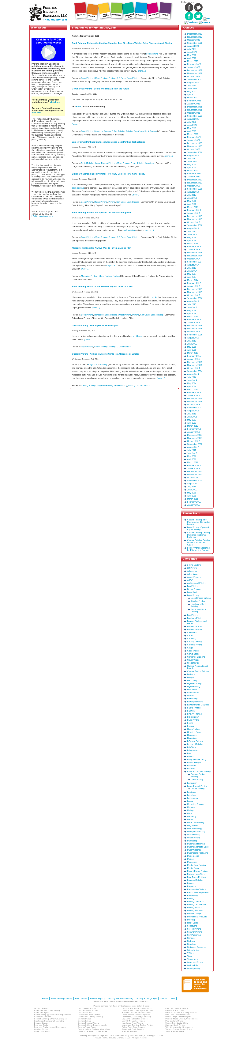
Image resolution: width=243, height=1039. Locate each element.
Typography (192, 959)
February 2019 (194, 210)
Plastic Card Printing (196, 865)
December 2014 (194, 362)
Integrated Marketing (196, 759)
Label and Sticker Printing (199, 771)
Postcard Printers (129, 1031)
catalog (103, 364)
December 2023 (194, 34)
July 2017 (191, 268)
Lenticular (191, 792)
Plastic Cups (193, 868)
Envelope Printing (195, 702)
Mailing (190, 810)
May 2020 (191, 164)
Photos (190, 859)
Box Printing (192, 615)
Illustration (191, 738)
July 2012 (191, 450)
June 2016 (192, 307)
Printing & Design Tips (146, 998)
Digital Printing (87, 163)
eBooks (190, 695)
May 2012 (191, 456)
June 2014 (192, 380)
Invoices (191, 768)
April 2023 (191, 58)
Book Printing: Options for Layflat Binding (199, 528)
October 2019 (193, 186)
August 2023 (193, 46)
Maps (189, 813)
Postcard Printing (195, 880)
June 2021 (192, 125)
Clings (190, 648)
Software (191, 941)
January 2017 (193, 286)
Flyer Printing (87, 347)
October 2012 (193, 441)
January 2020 (193, 177)
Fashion (191, 711)
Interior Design (194, 762)
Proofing (191, 920)
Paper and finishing (196, 844)
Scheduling (192, 926)
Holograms (192, 735)
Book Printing (87, 78)
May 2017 (191, 274)
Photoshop (192, 862)
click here (55, 102)
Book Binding (193, 592)
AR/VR (190, 580)
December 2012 (194, 435)
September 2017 (194, 262)
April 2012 (191, 459)
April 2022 (191, 94)
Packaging (192, 841)
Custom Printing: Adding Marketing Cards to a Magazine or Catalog (106, 354)
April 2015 (191, 350)
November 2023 (194, 37)
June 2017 (192, 271)
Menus (190, 819)
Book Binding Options (201, 598)
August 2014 (193, 374)
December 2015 (194, 325)
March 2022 (192, 97)
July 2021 (191, 122)
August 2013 (193, 411)
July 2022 (191, 85)
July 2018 (191, 231)
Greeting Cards (194, 732)
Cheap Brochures (42, 1031)
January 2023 (193, 67)
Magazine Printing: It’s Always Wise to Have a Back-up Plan (101, 248)
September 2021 (194, 116)
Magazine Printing (102, 131)
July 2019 (191, 195)
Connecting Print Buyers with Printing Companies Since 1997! (121, 1001)
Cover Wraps (193, 660)
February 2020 (194, 173)
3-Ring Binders (194, 565)
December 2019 (194, 180)
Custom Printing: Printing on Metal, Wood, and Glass (198, 542)
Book (78, 106)
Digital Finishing (194, 683)
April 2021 (191, 131)
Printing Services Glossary (120, 998)
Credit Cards (193, 663)
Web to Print (192, 965)
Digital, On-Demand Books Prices (92, 1031)
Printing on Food (194, 907)
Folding (190, 726)
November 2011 (194, 474)
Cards (190, 635)
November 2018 (194, 219)
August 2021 (193, 119)
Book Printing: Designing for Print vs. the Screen (198, 549)
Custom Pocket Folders (198, 671)
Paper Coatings (194, 850)
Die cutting (192, 680)
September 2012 (194, 444)
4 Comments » (143, 385)
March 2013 (192, 426)
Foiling (190, 723)
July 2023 (191, 49)
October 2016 (193, 295)
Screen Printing (194, 929)
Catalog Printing (88, 385)
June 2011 (192, 490)
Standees (149, 163)
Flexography (193, 717)
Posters (190, 883)
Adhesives (192, 571)
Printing (112, 78)
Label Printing (197, 779)
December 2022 (194, 70)
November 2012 (194, 438)
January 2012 (193, 468)
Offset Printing (100, 78)
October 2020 (193, 149)
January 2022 (193, 104)
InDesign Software (195, 741)
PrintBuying (192, 895)
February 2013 (194, 429)
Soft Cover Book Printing (128, 78)
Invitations (191, 765)
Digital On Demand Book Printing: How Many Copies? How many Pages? (108, 174)
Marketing (191, 816)
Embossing (192, 698)
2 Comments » (124, 347)
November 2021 (194, 110)
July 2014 (191, 377)
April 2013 (191, 423)
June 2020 (192, 161)
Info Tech (191, 747)
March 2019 (192, 207)
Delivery (191, 674)
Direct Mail (192, 689)
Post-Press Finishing (196, 877)
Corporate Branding (196, 657)
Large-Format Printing (105, 163)
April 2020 (191, 167)
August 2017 (193, 265)
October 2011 (193, 477)
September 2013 (194, 407)
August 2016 (193, 301)
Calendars (192, 632)
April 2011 (191, 496)
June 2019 (192, 198)
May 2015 (191, 347)
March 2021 (192, 134)
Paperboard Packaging (197, 853)
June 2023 (192, 52)
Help (173, 998)
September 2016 (194, 298)
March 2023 (192, 61)
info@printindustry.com (42, 216)
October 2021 (193, 113)
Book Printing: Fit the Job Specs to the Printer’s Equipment (102, 212)
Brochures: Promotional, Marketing (49, 1021)
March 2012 (192, 462)
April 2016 (191, 313)
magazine (110, 265)
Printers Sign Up (97, 998)
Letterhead (192, 795)
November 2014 (194, 365)
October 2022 (193, 76)
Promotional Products (197, 917)
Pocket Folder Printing (197, 871)
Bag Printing (192, 586)
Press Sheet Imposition (197, 892)
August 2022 (193, 82)
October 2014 (193, 368)
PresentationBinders (196, 889)
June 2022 (192, 88)
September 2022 (194, 79)
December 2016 (194, 289)
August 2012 (193, 447)
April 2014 (191, 386)
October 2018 (193, 222)
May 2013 (191, 420)
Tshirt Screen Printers (174, 1031)
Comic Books (193, 654)
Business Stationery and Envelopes (49, 1027)
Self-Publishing (194, 935)
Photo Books (193, 856)
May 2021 (191, 128)
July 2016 (191, 304)
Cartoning (191, 638)
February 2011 (194, 502)
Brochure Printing (195, 618)
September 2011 (194, 480)
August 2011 (193, 483)
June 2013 (192, 417)
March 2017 (192, 280)
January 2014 (193, 395)
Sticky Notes (193, 950)
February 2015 (194, 356)
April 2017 (191, 277)
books (154, 297)
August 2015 (193, 338)
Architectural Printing (196, 583)
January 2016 (193, 322)
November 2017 (194, 256)
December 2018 (194, 216)
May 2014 (191, 383)
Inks (189, 753)
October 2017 (193, 259)
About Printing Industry (61, 998)
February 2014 (194, 392)
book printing (152, 54)
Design (190, 677)
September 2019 (194, 189)
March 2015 (192, 353)
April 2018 (191, 240)
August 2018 (193, 228)
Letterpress (192, 798)
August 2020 (193, 155)
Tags (189, 956)
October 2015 (193, 332)
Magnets (191, 807)
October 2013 (193, 404)
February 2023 (194, 64)
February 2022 (194, 101)
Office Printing (193, 834)
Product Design (194, 913)
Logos (190, 801)
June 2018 (192, 234)
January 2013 (193, 432)
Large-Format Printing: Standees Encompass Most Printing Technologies (108, 142)
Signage (191, 938)
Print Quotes (81, 998)
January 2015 (193, 359)
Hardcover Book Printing (105, 315)
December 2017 (194, 252)
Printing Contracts (195, 901)
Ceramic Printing (194, 645)
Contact (163, 998)
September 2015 (194, 335)
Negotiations (193, 825)
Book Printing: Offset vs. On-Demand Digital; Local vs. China (102, 286)
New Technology (195, 828)
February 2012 (194, 465)
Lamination (192, 783)
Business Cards (194, 626)
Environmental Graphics (198, 705)
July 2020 (191, 158)
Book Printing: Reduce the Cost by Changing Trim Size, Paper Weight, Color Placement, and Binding (122, 43)
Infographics (193, 750)
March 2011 (192, 499)
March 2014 (192, 389)
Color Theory (193, 651)
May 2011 (191, 493)
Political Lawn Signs (196, 874)
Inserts (190, 756)
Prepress (191, 886)
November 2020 (194, 146)
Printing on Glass (195, 910)
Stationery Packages (196, 947)
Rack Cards (192, 923)
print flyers (137, 336)
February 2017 (194, 283)
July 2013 (191, 414)
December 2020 (194, 143)
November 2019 (194, 183)
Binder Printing (193, 589)
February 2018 (194, 246)
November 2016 (194, 292)
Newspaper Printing (196, 831)
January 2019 (193, 213)
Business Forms (194, 629)
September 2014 (194, 371)
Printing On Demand (196, 904)
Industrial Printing (195, 744)
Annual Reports (194, 577)
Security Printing (194, 932)
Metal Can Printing (195, 822)
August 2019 (193, 192)
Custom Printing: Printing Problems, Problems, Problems (198, 534)
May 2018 (191, 237)
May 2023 (191, 55)
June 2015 (192, 344)
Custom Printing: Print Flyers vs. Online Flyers (95, 325)
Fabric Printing (193, 708)
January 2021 (193, 140)
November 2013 (194, 401)
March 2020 (192, 170)
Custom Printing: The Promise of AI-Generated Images (198, 522)
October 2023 (193, 40)
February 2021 (194, 137)
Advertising (192, 574)
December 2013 (194, 398)
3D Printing (192, 568)
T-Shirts (190, 953)
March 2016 (192, 316)
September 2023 (194, 43)
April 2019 (191, 204)
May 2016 (191, 310)
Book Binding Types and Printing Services (52, 1015)
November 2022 (194, 73)
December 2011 (194, 471)
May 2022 (191, 91)
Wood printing (193, 968)
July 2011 (191, 486)
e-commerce (193, 692)
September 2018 (194, 225)
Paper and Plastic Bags (198, 847)
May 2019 (191, 201)
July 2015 (191, 341)
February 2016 (194, 319)
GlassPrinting (193, 729)
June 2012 (192, 453)
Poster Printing (137, 163)
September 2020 (194, 152)
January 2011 (193, 505)
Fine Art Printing (194, 714)
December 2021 (194, 107)
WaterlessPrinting (195, 962)
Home (45, 998)
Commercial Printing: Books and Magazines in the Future (100, 89)
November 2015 (194, 328)
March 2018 (192, 243)
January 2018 (193, 249)
